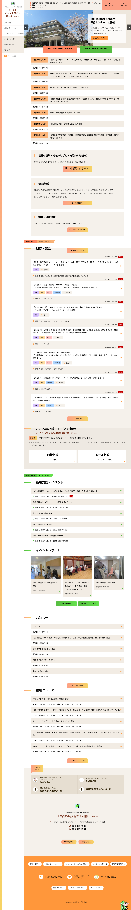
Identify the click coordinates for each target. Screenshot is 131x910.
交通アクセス (97, 3)
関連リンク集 (58, 888)
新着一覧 (79, 419)
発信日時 (60, 704)
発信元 (35, 704)
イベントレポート (90, 603)
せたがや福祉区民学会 (108, 877)
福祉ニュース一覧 (79, 760)
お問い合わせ (68, 842)
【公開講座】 (78, 203)
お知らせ (7, 50)
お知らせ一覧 (78, 685)
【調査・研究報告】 (79, 230)
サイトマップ (95, 888)
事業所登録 (124, 6)
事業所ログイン (109, 6)
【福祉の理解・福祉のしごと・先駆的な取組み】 (78, 169)
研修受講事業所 (9, 44)
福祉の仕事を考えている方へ (96, 48)
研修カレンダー (78, 250)
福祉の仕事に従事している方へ (60, 48)
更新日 (35, 68)
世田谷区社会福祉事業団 (53, 877)
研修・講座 (8, 23)
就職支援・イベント (11, 28)
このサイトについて (76, 888)
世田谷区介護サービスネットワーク (81, 877)
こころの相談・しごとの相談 (14, 33)
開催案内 (68, 603)
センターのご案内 (10, 39)
